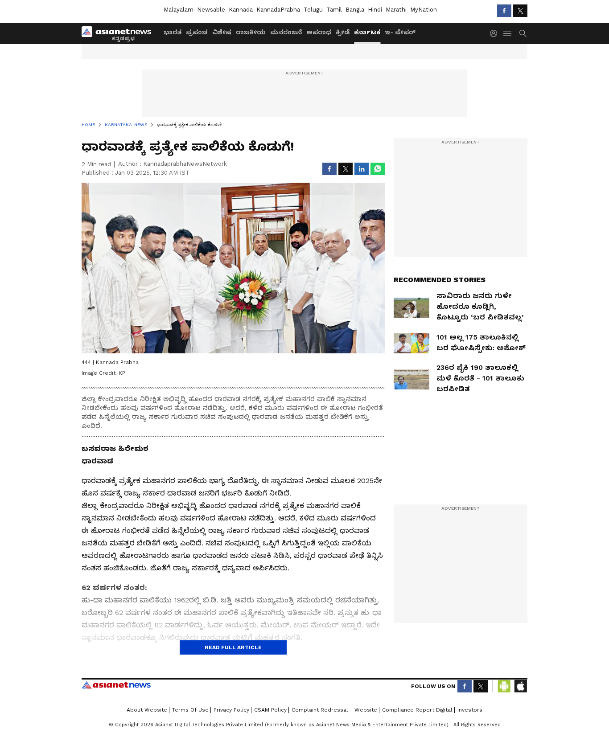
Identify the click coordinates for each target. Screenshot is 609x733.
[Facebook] (504, 10)
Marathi (396, 9)
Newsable (211, 9)
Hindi (375, 9)
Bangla (355, 9)
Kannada (241, 9)
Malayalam (178, 9)
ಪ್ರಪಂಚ (197, 32)
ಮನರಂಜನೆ (286, 32)
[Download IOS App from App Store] (520, 686)
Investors (469, 710)
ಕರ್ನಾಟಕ (367, 32)
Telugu (313, 9)
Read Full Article (233, 647)
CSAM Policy (270, 710)
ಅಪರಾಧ (318, 32)
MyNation (423, 9)
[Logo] (119, 33)
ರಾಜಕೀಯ (251, 32)
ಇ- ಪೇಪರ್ (400, 32)
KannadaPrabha (278, 9)
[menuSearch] (523, 33)
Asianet (116, 685)
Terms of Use (190, 710)
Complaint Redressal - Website (334, 710)
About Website (147, 710)
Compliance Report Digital (417, 710)
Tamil (334, 9)
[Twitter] (520, 10)
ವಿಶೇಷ (221, 32)
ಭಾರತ (172, 32)
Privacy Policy (231, 710)
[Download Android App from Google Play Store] (504, 686)
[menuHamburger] (507, 33)
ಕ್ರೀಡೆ (343, 32)
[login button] (496, 33)
